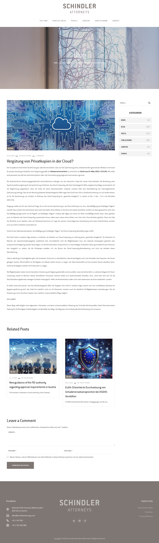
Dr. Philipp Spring (25, 156)
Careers (86, 21)
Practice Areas (59, 21)
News (123, 120)
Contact (115, 21)
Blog (10, 148)
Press (123, 133)
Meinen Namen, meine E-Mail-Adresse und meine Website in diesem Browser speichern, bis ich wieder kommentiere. (52, 457)
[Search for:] (135, 103)
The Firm (43, 21)
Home (56, 63)
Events (124, 153)
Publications (126, 140)
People (74, 21)
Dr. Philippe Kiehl (27, 378)
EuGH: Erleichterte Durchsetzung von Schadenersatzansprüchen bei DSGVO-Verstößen (86, 392)
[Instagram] (79, 521)
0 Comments (40, 156)
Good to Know (101, 21)
